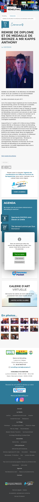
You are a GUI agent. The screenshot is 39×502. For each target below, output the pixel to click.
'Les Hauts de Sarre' (28, 432)
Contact (19, 475)
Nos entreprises (24, 428)
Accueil (19, 408)
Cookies (25, 490)
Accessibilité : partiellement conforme (19, 493)
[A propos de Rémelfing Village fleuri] (30, 4)
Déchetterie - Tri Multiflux (11, 455)
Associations (15, 465)
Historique (7, 425)
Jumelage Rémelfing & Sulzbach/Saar (19, 435)
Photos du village (30, 425)
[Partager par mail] (9, 168)
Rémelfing (4, 15)
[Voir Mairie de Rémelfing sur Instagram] (22, 401)
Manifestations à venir (11, 472)
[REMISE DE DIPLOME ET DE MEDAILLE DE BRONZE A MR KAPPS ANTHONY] (19, 69)
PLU (19, 458)
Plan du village (14, 428)
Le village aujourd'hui (17, 425)
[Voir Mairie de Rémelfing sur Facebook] (17, 401)
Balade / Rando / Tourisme (13, 432)
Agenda (19, 468)
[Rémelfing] (6, 9)
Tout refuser (19, 258)
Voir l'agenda (19, 192)
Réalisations (25, 418)
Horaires (30, 415)
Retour (5, 162)
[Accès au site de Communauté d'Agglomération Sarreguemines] (13, 484)
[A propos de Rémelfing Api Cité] (36, 4)
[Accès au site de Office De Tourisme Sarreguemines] (29, 484)
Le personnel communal (19, 415)
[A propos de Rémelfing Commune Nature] (24, 4)
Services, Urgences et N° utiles (11, 452)
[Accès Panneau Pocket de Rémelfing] (19, 392)
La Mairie (19, 412)
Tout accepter (19, 254)
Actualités (19, 438)
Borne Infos (15, 442)
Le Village (19, 422)
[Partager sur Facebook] (2, 168)
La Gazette (24, 442)
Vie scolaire (25, 452)
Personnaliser (19, 262)
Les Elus (8, 415)
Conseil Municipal (15, 418)
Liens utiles (24, 465)
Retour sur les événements (26, 472)
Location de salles (29, 455)
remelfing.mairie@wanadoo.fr (20, 367)
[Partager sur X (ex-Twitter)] (6, 168)
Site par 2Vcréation (19, 496)
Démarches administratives (19, 448)
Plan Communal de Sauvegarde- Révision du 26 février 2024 (19, 462)
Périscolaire (33, 452)
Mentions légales (16, 490)
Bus (22, 455)
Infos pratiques (19, 445)
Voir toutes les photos (8, 156)
